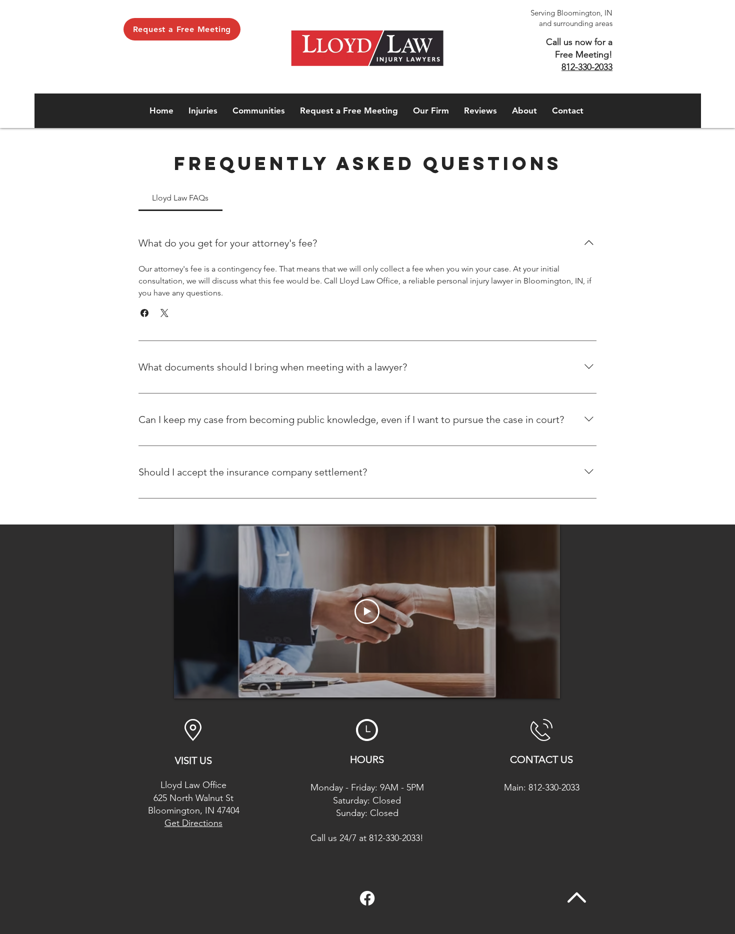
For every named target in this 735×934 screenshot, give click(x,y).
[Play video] (367, 611)
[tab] (180, 198)
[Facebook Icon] (367, 898)
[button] (203, 110)
